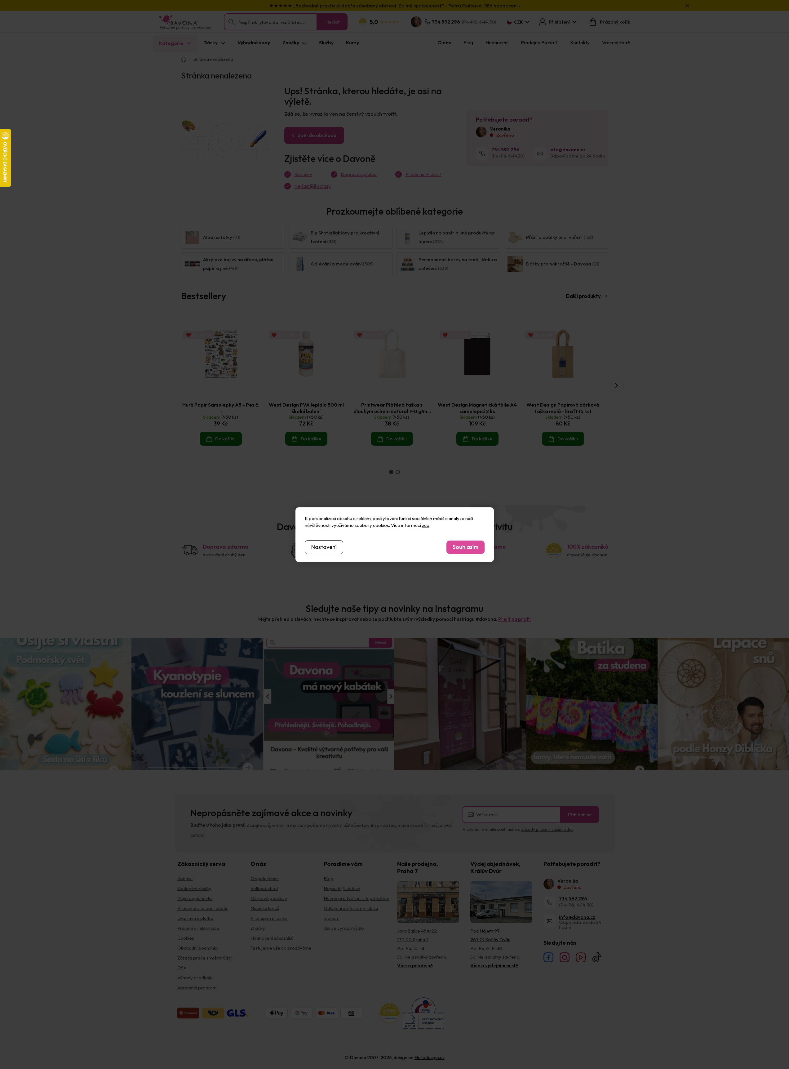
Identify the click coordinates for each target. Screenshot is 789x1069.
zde (425, 525)
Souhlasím (465, 546)
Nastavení (324, 546)
